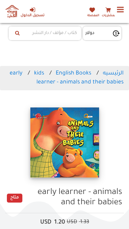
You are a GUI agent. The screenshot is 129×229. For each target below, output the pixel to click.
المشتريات (109, 15)
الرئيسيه (113, 73)
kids (39, 73)
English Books (73, 73)
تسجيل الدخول (32, 16)
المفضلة (93, 15)
